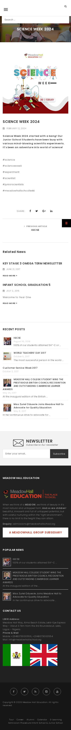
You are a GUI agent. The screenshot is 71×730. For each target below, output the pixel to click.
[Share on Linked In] (51, 211)
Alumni (30, 719)
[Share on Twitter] (37, 211)
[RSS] (35, 691)
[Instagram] (46, 691)
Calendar (42, 719)
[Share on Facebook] (30, 211)
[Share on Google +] (44, 211)
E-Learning (56, 719)
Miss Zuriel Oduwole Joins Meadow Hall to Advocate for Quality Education (39, 406)
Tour (11, 719)
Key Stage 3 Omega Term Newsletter (32, 263)
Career (20, 719)
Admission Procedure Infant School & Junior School (35, 722)
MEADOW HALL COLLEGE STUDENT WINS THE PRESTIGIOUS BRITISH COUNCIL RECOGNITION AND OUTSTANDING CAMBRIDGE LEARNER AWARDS (34, 384)
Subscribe (59, 454)
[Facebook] (13, 691)
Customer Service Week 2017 (20, 367)
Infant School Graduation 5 (26, 285)
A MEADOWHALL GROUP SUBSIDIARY (35, 532)
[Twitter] (24, 691)
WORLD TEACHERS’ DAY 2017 (30, 352)
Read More (9, 275)
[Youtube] (57, 691)
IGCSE (35, 230)
